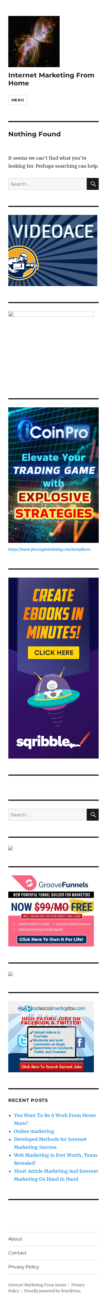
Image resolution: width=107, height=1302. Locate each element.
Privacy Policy (23, 1267)
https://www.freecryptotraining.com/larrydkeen (49, 549)
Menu (17, 100)
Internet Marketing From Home (37, 1285)
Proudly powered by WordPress (52, 1291)
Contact (17, 1253)
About (15, 1239)
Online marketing (34, 1131)
